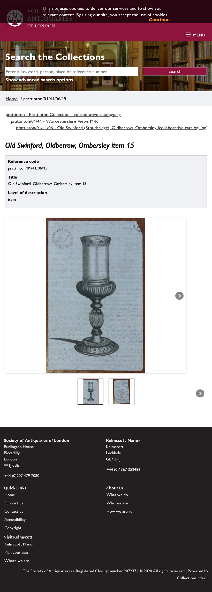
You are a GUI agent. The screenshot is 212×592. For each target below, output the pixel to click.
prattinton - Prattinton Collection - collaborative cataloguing (63, 114)
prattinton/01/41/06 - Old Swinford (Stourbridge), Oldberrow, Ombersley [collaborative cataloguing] (112, 127)
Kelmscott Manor (19, 544)
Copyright (12, 527)
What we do (117, 494)
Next (179, 296)
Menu (199, 35)
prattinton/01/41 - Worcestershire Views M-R (54, 121)
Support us (13, 503)
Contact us (13, 511)
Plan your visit (16, 552)
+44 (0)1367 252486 (123, 469)
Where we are (16, 560)
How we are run (120, 511)
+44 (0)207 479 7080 (21, 475)
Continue (159, 19)
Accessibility (15, 519)
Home (12, 98)
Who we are (117, 503)
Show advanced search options (39, 79)
